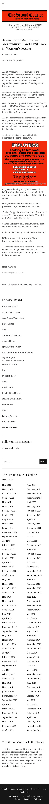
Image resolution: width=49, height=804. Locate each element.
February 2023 (8, 545)
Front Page (13, 796)
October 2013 (33, 696)
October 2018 (8, 609)
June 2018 (6, 614)
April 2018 (7, 618)
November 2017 (9, 627)
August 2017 (32, 631)
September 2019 (34, 592)
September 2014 (34, 678)
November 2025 (34, 493)
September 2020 (34, 575)
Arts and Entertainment (33, 796)
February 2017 (33, 640)
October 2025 (8, 498)
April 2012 (31, 717)
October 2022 (8, 549)
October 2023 (33, 532)
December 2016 (9, 644)
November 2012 (9, 713)
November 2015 (9, 661)
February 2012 (33, 721)
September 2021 (34, 558)
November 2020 (34, 571)
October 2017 (33, 627)
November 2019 (34, 588)
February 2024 (33, 523)
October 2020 (8, 575)
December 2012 (34, 708)
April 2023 (7, 541)
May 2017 (6, 635)
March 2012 (7, 721)
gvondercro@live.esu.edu (13, 766)
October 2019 (8, 592)
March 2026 (7, 489)
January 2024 (8, 528)
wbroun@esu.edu (9, 427)
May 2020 (6, 579)
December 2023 (34, 528)
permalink (36, 284)
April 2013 (7, 704)
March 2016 (32, 652)
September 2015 (9, 665)
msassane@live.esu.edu (12, 272)
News (17, 799)
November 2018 (34, 605)
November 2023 (9, 532)
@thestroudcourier (11, 448)
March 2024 (7, 523)
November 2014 (34, 674)
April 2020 (31, 579)
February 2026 (33, 489)
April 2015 (7, 670)
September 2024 (34, 515)
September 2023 (9, 536)
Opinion (37, 799)
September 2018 (34, 609)
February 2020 (33, 584)
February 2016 (8, 657)
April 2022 (31, 549)
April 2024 (31, 519)
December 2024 (9, 510)
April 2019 (31, 597)
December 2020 (9, 571)
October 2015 (33, 661)
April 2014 (31, 683)
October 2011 (8, 730)
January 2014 (8, 691)
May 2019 (6, 597)
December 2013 (34, 691)
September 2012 (9, 717)
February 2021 (8, 566)
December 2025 (9, 493)
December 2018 (9, 605)
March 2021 (32, 562)
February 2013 (8, 708)
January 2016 (33, 657)
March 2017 (7, 640)
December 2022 (34, 545)
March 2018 (32, 618)
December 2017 (34, 622)
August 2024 (7, 519)
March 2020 (7, 584)
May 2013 (31, 700)
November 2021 (34, 553)
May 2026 (6, 485)
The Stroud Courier (10, 40)
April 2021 (7, 562)
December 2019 (9, 588)
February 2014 (33, 687)
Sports (37, 40)
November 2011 (34, 726)
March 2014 (7, 687)
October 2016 (8, 648)
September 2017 (9, 631)
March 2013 (32, 704)
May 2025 (6, 502)
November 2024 (34, 510)
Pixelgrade (24, 792)
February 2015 (8, 674)
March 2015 (32, 670)
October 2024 (8, 515)
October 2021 (8, 558)
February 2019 (33, 601)
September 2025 (34, 498)
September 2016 (34, 648)
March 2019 (7, 601)
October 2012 (33, 713)
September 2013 (9, 700)
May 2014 (6, 683)
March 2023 (32, 541)
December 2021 (9, 553)
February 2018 (8, 622)
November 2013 (9, 696)
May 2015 (31, 665)
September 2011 (34, 730)
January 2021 (33, 566)
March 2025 (7, 506)
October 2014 (8, 678)
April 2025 (31, 502)
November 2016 (34, 644)
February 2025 (33, 506)
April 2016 (7, 652)
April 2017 (31, 635)
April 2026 (31, 485)
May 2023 (31, 536)
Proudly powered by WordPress (15, 789)
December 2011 (9, 726)
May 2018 (31, 614)
